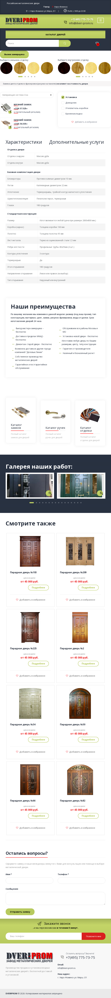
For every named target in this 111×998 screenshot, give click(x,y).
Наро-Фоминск (60, 6)
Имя (9, 874)
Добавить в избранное (85, 121)
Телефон (63, 874)
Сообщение (12, 889)
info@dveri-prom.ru (81, 23)
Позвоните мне (93, 936)
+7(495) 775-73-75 (82, 19)
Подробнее (38, 587)
